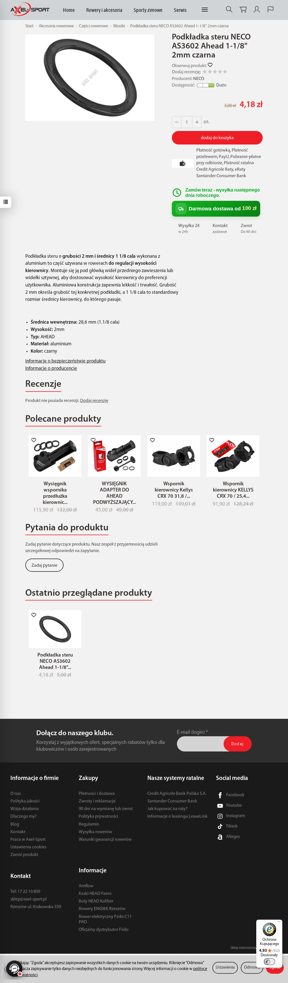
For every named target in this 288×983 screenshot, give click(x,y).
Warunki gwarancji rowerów (105, 839)
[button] (90, 77)
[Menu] (279, 923)
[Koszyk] (243, 9)
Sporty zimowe (148, 10)
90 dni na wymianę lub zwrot (106, 809)
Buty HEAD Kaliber (96, 901)
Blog (14, 824)
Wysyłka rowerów (95, 832)
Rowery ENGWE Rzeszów (102, 909)
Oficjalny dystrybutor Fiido (104, 930)
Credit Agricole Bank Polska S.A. (176, 793)
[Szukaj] (229, 9)
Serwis (180, 10)
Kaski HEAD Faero (95, 893)
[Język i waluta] (271, 9)
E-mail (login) (191, 732)
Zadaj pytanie (44, 565)
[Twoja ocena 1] (204, 72)
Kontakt (17, 832)
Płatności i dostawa (97, 793)
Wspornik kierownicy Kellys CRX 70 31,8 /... (174, 490)
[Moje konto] (257, 9)
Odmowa (252, 968)
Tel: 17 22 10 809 (25, 891)
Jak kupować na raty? (167, 809)
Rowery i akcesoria (104, 10)
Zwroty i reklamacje (97, 801)
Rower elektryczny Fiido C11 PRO (105, 919)
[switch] (269, 961)
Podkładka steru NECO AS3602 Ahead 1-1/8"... (55, 661)
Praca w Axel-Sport (28, 839)
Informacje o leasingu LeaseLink (177, 816)
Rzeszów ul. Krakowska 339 (35, 907)
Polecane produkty (63, 419)
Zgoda (274, 968)
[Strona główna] (31, 9)
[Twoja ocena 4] (219, 72)
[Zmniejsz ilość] (197, 122)
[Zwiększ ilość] (176, 122)
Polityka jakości (25, 801)
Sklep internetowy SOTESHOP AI (254, 948)
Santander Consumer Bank (172, 801)
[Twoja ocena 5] (225, 72)
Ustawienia (225, 968)
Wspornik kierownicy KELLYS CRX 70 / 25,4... (233, 490)
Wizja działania (24, 809)
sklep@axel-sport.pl (28, 899)
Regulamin (89, 824)
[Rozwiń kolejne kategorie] (205, 10)
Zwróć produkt (24, 855)
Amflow (86, 886)
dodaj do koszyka (217, 138)
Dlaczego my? (23, 816)
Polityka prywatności (98, 816)
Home (69, 10)
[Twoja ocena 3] (214, 72)
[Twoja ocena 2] (209, 72)
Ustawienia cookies (28, 847)
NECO (198, 79)
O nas (15, 793)
